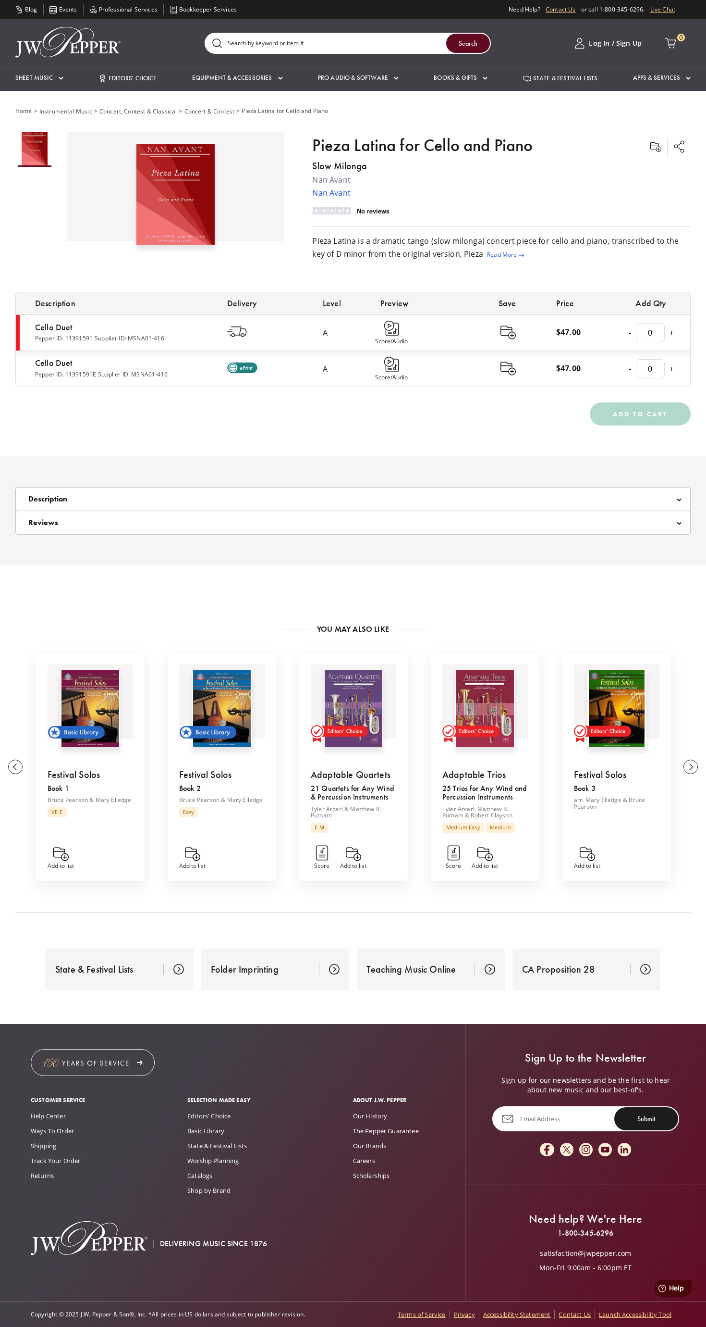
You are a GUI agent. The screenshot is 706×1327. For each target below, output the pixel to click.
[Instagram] (586, 1150)
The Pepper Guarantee (386, 1131)
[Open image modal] (176, 198)
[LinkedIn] (624, 1150)
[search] (217, 44)
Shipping (43, 1145)
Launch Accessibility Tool (635, 1314)
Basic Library (205, 1131)
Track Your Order (56, 1160)
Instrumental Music (65, 111)
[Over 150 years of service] (93, 1062)
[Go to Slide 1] (34, 149)
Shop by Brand (209, 1190)
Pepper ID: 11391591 (64, 338)
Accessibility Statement (517, 1314)
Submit (646, 1118)
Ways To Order (52, 1131)
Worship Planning (213, 1160)
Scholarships (371, 1175)
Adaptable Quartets (350, 774)
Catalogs (199, 1175)
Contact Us (561, 9)
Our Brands (370, 1145)
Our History (370, 1116)
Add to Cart (640, 414)
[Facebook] (547, 1150)
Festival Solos (74, 774)
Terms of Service (422, 1314)
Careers (364, 1160)
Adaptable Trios (474, 774)
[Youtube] (605, 1150)
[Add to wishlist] (655, 147)
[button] (39, 78)
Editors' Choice (209, 1116)
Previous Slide (15, 767)
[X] (566, 1150)
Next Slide (690, 767)
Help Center (48, 1116)
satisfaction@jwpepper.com (585, 1253)
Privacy (464, 1314)
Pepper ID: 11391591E (65, 374)
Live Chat (662, 9)
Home (23, 111)
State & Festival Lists (217, 1145)
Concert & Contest (209, 111)
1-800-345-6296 (585, 1233)
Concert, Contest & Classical (138, 111)
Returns (42, 1175)
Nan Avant (331, 193)
